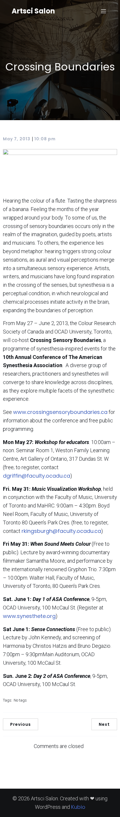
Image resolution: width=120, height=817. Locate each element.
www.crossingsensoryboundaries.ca (60, 412)
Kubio (78, 807)
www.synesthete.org (29, 616)
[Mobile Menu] (103, 11)
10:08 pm (45, 139)
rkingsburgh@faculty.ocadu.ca (61, 531)
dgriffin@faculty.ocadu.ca (36, 475)
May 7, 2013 (16, 139)
